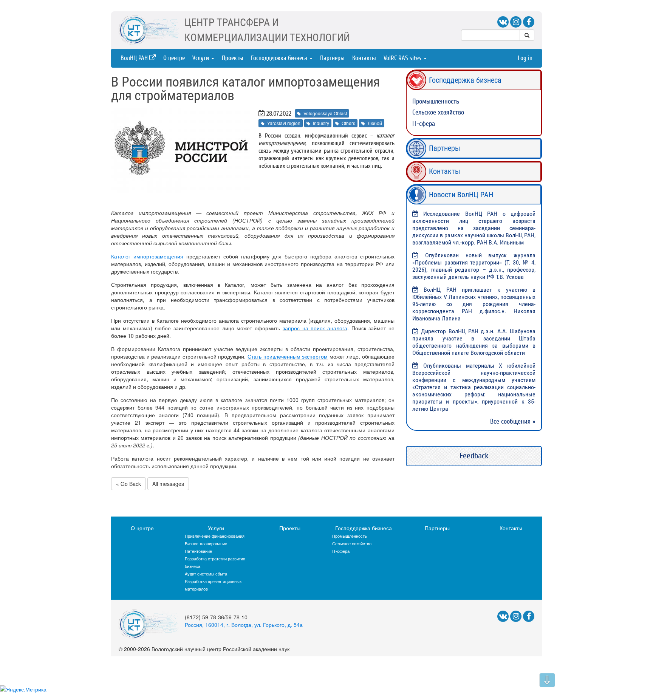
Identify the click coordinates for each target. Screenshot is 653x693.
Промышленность (435, 101)
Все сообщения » (512, 421)
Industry (321, 123)
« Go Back (128, 483)
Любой (375, 123)
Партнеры (332, 58)
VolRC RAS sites (403, 58)
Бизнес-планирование (206, 543)
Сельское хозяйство (438, 112)
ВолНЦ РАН (135, 58)
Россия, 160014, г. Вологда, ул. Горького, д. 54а (244, 624)
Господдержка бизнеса (280, 58)
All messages (168, 483)
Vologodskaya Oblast (325, 113)
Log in (525, 58)
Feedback (474, 456)
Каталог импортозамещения (147, 256)
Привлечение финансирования (214, 536)
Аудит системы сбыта (206, 574)
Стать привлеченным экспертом (288, 356)
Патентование (198, 551)
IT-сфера (423, 124)
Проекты (232, 58)
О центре (174, 58)
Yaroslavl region (283, 123)
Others (348, 123)
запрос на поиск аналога (315, 328)
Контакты (364, 58)
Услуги (201, 58)
